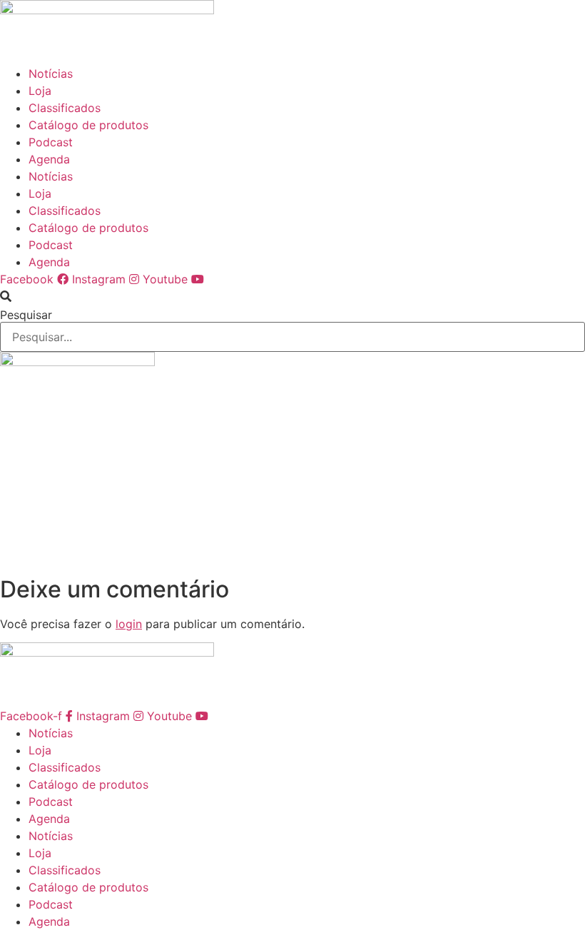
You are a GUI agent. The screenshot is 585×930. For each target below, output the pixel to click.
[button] (292, 296)
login (129, 624)
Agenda (49, 159)
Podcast (51, 142)
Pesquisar (26, 314)
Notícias (51, 73)
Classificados (65, 108)
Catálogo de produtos (88, 125)
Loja (40, 91)
